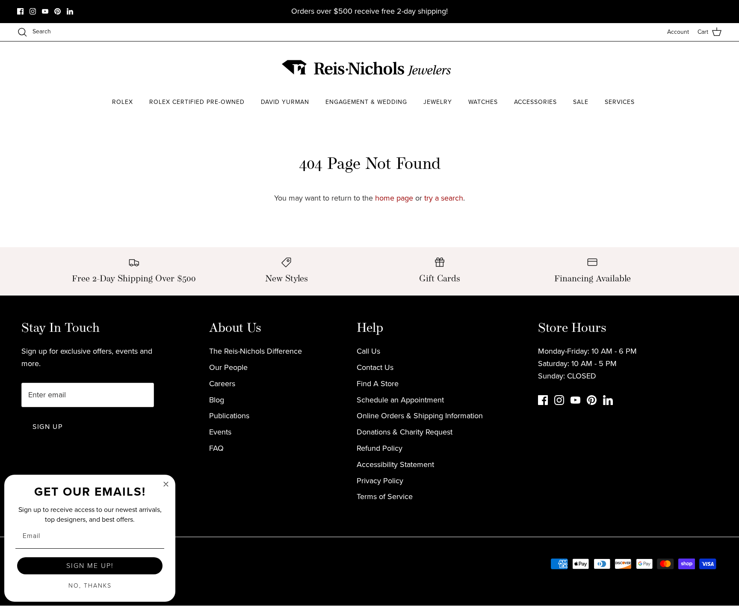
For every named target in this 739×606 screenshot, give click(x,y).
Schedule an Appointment (400, 399)
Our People (228, 367)
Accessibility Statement (395, 464)
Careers (222, 383)
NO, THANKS (90, 585)
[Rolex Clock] (637, 68)
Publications (229, 415)
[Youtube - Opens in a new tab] (45, 11)
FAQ (216, 448)
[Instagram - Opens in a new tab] (33, 11)
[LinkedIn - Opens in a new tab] (70, 11)
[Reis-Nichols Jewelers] (367, 68)
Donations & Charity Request (404, 432)
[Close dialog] (166, 484)
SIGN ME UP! (90, 566)
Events (220, 432)
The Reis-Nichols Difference (255, 351)
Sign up (47, 427)
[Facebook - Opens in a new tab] (20, 11)
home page (394, 198)
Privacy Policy (380, 480)
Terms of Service (385, 496)
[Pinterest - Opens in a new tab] (57, 11)
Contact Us (375, 367)
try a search (443, 198)
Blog (216, 399)
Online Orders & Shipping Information (420, 415)
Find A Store (378, 383)
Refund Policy (379, 448)
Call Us (368, 351)
